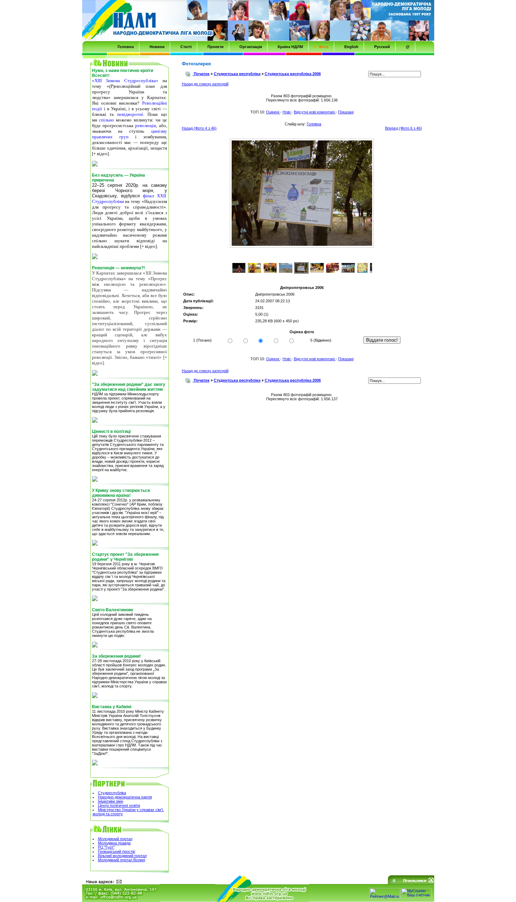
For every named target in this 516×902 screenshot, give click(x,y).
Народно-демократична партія (125, 797)
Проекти (215, 47)
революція (145, 125)
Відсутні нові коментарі (315, 112)
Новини (157, 47)
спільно (106, 120)
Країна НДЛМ (290, 47)
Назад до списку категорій (205, 84)
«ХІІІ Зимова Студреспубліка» (125, 80)
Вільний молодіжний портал (122, 856)
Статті (186, 47)
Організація (250, 47)
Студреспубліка (112, 793)
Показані (345, 112)
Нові (287, 112)
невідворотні (130, 114)
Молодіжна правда (114, 843)
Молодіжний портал (115, 839)
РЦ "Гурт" (106, 847)
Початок (202, 74)
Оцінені (273, 112)
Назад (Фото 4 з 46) (199, 128)
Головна (126, 47)
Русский (382, 47)
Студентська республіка (237, 74)
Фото (324, 47)
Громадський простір (116, 851)
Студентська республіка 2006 (293, 74)
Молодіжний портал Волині (121, 860)
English (351, 47)
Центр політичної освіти (119, 805)
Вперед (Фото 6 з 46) (403, 128)
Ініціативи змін (110, 801)
